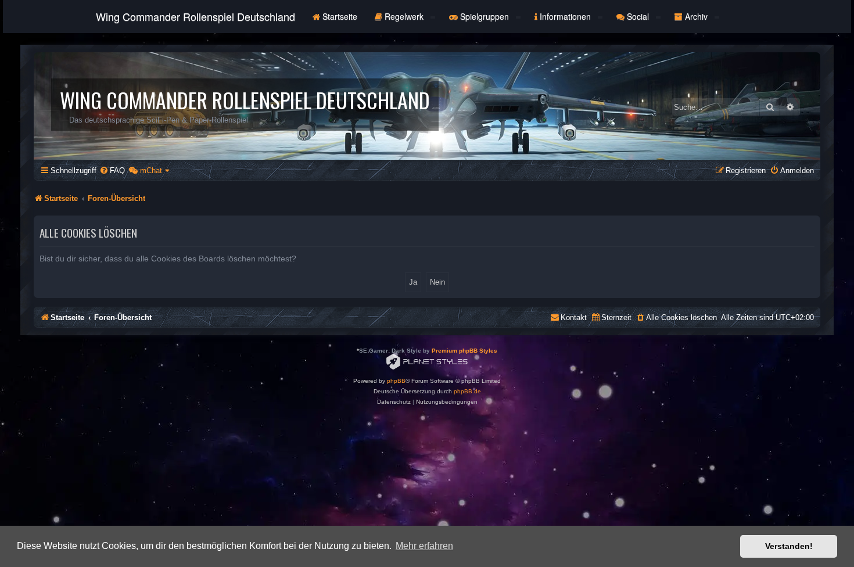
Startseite (338, 16)
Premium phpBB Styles (464, 350)
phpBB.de (467, 391)
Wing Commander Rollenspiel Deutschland (195, 16)
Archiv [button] (696, 16)
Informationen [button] (565, 16)
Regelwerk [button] (404, 16)
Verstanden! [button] (789, 546)
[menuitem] (112, 170)
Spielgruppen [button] (484, 16)
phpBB (396, 381)
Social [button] (638, 16)
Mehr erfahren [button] (424, 546)
